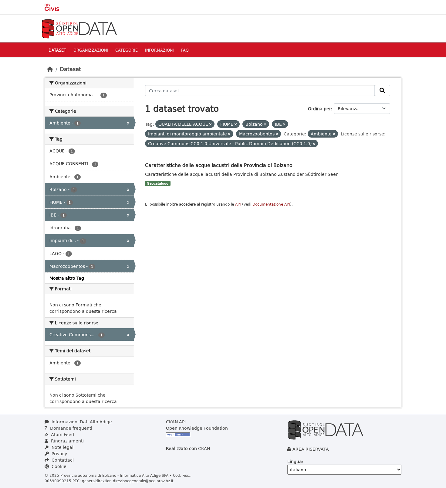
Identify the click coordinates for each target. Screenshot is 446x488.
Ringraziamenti (67, 441)
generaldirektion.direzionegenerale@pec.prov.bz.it (128, 480)
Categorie (126, 50)
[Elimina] (210, 124)
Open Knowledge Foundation (197, 428)
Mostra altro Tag (66, 278)
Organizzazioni (90, 50)
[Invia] (382, 90)
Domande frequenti (70, 428)
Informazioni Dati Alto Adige (81, 421)
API (238, 204)
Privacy (58, 453)
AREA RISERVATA (310, 449)
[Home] (50, 69)
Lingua (294, 461)
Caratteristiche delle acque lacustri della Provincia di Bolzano (218, 165)
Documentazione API (271, 204)
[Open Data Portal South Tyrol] (79, 28)
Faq (185, 50)
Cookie (58, 466)
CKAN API (176, 421)
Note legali (62, 447)
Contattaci (62, 460)
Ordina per (319, 108)
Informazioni (159, 50)
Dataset (57, 50)
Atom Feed (62, 434)
